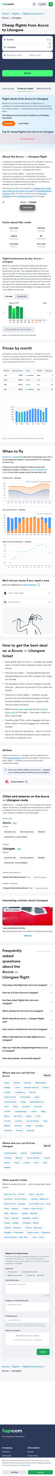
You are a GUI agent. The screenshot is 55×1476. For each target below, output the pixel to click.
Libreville (39, 1126)
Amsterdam (25, 1097)
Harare (7, 1162)
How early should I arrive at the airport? (21, 1058)
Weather (41, 832)
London (7, 1092)
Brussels (26, 1106)
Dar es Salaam (33, 1121)
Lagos (6, 1083)
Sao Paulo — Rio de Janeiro (15, 1199)
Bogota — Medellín (29, 1213)
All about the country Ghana (15, 837)
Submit (43, 1352)
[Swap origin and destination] (50, 43)
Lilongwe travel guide (42, 188)
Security (31, 1452)
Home (5, 13)
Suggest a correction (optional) (16, 1300)
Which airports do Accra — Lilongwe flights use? (23, 1020)
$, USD (42, 4)
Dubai (23, 1102)
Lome (17, 1087)
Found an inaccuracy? (43, 951)
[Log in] (51, 4)
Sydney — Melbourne (40, 1199)
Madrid (7, 1126)
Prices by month (25, 88)
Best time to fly (43, 88)
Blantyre (19, 1158)
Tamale (7, 1111)
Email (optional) (11, 1316)
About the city (9, 832)
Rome (15, 1106)
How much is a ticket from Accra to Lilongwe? (24, 1029)
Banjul (29, 1116)
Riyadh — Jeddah (11, 1223)
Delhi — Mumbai (10, 1213)
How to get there (27, 832)
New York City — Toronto (14, 1194)
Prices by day (7, 88)
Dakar (28, 1126)
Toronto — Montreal (33, 1227)
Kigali (43, 1111)
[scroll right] (50, 312)
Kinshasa (8, 1130)
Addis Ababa (40, 1083)
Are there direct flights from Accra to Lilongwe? (20, 1002)
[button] (10, 314)
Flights (15, 13)
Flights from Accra (32, 13)
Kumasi (17, 1083)
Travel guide (6, 1456)
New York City (10, 1097)
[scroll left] (4, 312)
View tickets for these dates (18, 329)
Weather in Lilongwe (10, 457)
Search (27, 73)
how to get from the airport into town (17, 191)
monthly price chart (25, 196)
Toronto (7, 1121)
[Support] (34, 4)
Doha (38, 1116)
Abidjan (7, 1087)
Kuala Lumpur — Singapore (38, 1232)
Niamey (19, 1130)
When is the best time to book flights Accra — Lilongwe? (24, 1038)
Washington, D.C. (37, 1102)
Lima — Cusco (38, 1237)
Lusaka (47, 1158)
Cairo (6, 1106)
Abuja (37, 1097)
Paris (45, 1121)
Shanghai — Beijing (31, 1223)
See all (47, 1075)
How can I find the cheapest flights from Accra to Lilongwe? (25, 1049)
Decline (14, 1472)
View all (27, 935)
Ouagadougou (21, 1111)
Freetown (38, 1106)
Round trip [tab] (21, 296)
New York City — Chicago (14, 1204)
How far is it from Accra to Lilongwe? (20, 992)
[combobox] (27, 594)
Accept (40, 1472)
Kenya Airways (14, 758)
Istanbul (27, 1083)
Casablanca (20, 1092)
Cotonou (18, 1121)
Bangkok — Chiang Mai (13, 1232)
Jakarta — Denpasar (12, 1227)
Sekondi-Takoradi (31, 1087)
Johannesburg (10, 1102)
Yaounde (18, 1126)
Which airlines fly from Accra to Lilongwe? (22, 1011)
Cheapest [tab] (8, 123)
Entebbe (7, 1158)
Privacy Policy (33, 1456)
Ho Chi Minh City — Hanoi (40, 1204)
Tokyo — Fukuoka (11, 1218)
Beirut (6, 1116)
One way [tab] (9, 296)
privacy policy (25, 1465)
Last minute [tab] (23, 123)
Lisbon (34, 1111)
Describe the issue (12, 1280)
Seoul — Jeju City (36, 1194)
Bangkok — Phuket (30, 1218)
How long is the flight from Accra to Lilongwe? (24, 985)
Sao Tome (17, 1116)
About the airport (40, 877)
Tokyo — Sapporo (11, 1208)
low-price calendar (23, 709)
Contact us (6, 1452)
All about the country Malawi (15, 863)
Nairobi (32, 1092)
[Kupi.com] (8, 4)
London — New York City (33, 1208)
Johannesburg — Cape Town (16, 1237)
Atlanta (46, 1087)
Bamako (30, 1130)
